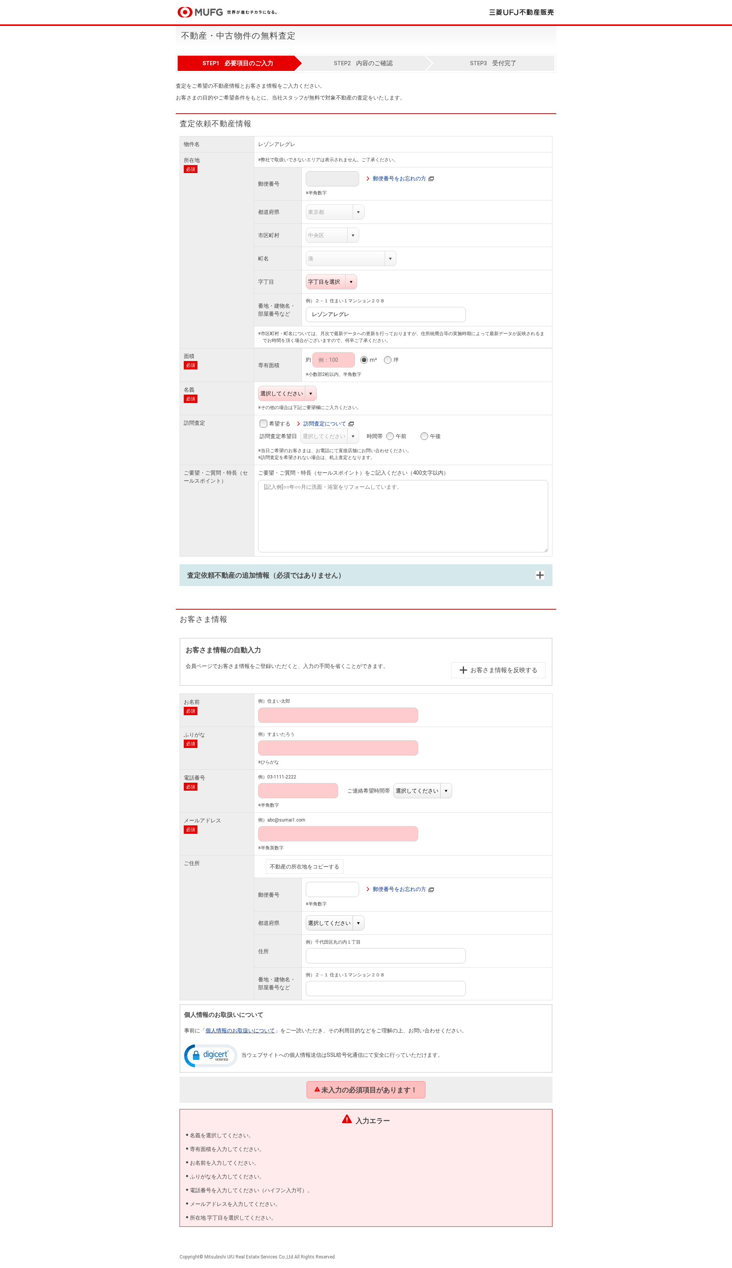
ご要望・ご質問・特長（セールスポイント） (216, 477)
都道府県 (268, 212)
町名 (263, 258)
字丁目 (266, 282)
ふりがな (194, 735)
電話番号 (194, 778)
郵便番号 (268, 184)
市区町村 (268, 235)
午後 (435, 436)
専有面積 (268, 365)
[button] (211, 1055)
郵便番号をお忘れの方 (399, 178)
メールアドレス (202, 820)
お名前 (192, 702)
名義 (189, 390)
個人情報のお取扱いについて (240, 1030)
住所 (263, 951)
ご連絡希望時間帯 (372, 791)
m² (373, 360)
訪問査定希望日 (282, 436)
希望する (280, 424)
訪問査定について (324, 424)
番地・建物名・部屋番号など (276, 310)
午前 (401, 436)
